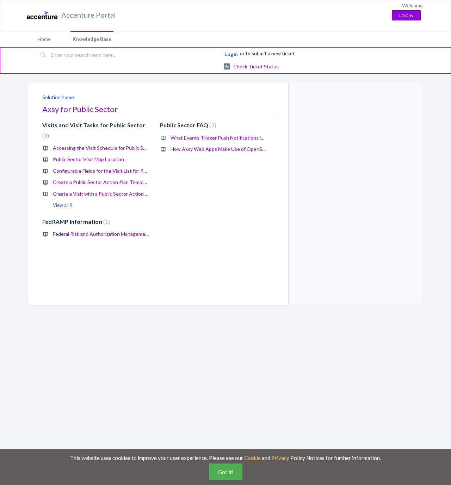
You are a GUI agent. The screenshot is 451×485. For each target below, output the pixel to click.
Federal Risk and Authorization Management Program (111, 234)
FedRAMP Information (75, 221)
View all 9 (63, 205)
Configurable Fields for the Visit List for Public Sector (111, 171)
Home (44, 39)
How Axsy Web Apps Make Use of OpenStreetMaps (228, 149)
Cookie (252, 458)
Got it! (226, 471)
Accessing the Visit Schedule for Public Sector (104, 148)
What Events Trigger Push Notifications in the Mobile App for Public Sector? (254, 138)
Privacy (280, 458)
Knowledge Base (92, 39)
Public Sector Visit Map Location (88, 159)
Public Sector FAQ (187, 125)
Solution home (58, 97)
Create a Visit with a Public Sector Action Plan (103, 194)
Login (231, 54)
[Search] (43, 55)
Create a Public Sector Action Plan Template (102, 182)
